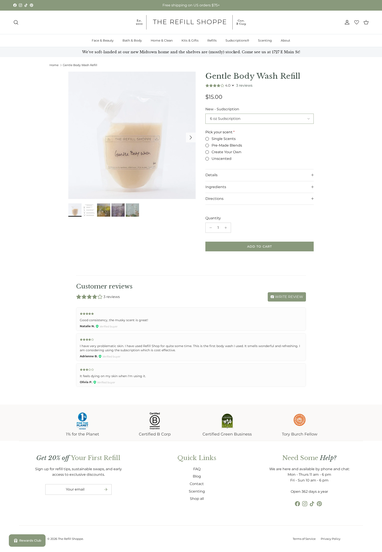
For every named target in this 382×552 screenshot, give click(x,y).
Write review (288, 297)
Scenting (265, 40)
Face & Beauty (103, 40)
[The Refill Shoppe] (191, 22)
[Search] (16, 22)
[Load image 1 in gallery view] (132, 135)
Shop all (197, 499)
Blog (197, 476)
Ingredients (215, 187)
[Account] (346, 22)
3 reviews (244, 85)
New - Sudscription (222, 109)
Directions (214, 199)
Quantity (213, 218)
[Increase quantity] (227, 228)
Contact (197, 484)
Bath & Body (132, 40)
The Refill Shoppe (70, 539)
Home (54, 65)
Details (211, 175)
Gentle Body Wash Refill (80, 65)
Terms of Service (304, 539)
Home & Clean (162, 40)
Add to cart (259, 246)
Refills (212, 40)
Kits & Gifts (190, 40)
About (285, 40)
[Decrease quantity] (209, 228)
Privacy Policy (330, 539)
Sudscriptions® (237, 40)
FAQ (197, 469)
